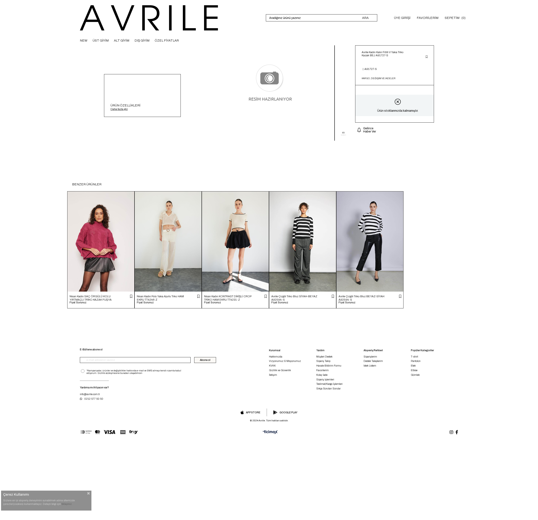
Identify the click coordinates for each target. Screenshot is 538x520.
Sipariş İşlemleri (325, 379)
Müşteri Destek (324, 356)
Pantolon (416, 361)
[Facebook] (456, 432)
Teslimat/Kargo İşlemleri (329, 383)
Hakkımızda (275, 356)
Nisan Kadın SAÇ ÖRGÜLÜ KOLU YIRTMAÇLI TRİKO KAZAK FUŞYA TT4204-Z (91, 298)
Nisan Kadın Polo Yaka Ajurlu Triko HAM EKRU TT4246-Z (160, 298)
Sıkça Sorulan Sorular (328, 388)
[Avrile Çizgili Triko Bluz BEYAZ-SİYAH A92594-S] (369, 241)
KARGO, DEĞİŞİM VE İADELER (379, 78)
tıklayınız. (67, 504)
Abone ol (205, 360)
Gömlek (415, 374)
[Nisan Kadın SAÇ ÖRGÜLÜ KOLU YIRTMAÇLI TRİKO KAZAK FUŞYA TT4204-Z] (100, 241)
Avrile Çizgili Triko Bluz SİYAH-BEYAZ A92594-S (294, 298)
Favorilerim (322, 370)
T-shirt (414, 356)
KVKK (272, 365)
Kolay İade (321, 374)
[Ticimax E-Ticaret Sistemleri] (269, 432)
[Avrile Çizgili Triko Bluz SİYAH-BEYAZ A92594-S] (302, 241)
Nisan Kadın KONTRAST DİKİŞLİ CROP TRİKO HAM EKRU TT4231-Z (227, 298)
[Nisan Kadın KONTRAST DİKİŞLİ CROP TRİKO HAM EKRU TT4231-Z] (235, 241)
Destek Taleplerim (373, 361)
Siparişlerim (370, 356)
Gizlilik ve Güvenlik (280, 370)
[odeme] (109, 432)
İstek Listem (370, 365)
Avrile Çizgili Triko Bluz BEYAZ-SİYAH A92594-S (361, 298)
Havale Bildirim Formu (328, 365)
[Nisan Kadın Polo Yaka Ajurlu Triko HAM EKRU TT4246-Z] (168, 241)
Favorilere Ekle (131, 296)
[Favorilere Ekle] (426, 57)
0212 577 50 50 (93, 399)
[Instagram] (451, 432)
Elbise (414, 370)
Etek (413, 365)
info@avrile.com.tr (90, 394)
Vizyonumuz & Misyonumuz (285, 361)
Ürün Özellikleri (125, 105)
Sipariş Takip (323, 361)
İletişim (273, 374)
